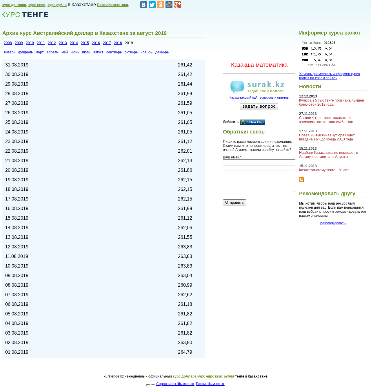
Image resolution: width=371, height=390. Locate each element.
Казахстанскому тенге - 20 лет (324, 170)
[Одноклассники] (160, 4)
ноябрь (146, 52)
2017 (107, 43)
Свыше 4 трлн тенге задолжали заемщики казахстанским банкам (326, 120)
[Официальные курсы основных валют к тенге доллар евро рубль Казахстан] (318, 66)
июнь (75, 52)
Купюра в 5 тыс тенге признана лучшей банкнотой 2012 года (331, 102)
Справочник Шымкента (175, 384)
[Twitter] (152, 4)
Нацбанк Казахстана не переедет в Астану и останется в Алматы (328, 155)
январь (9, 52)
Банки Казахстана (112, 5)
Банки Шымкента (210, 384)
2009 (19, 43)
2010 (30, 43)
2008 (8, 43)
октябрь (131, 52)
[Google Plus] (177, 4)
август (98, 52)
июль (86, 52)
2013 (63, 43)
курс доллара (14, 5)
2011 (41, 43)
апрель (53, 52)
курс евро (36, 5)
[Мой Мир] (169, 4)
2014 (74, 43)
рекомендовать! (333, 223)
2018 (118, 43)
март (40, 52)
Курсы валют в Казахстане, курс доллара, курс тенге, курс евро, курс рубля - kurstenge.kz (24, 14)
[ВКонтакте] (143, 4)
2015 (85, 43)
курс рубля (57, 5)
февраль (25, 52)
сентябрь (114, 52)
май (64, 52)
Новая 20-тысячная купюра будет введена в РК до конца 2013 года (327, 137)
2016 (96, 43)
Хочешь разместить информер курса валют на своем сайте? (329, 76)
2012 (52, 43)
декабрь (162, 52)
